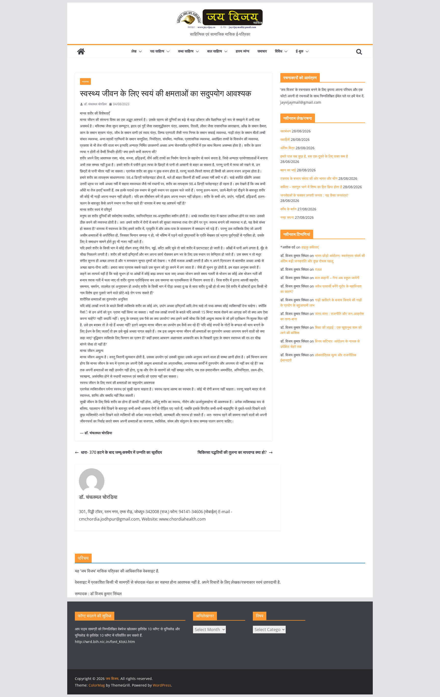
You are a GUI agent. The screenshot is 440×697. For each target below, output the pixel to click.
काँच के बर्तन (288, 209)
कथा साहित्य (186, 51)
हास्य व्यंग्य (242, 51)
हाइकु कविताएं (310, 247)
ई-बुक (299, 51)
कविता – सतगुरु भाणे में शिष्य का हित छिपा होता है (311, 186)
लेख (133, 51)
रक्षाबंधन (285, 131)
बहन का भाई (288, 170)
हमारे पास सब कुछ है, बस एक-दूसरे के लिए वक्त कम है (314, 156)
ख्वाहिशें (285, 139)
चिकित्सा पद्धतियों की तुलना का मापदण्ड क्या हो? (232, 452)
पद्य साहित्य (157, 51)
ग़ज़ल (318, 269)
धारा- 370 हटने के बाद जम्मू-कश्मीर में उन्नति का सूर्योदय (122, 452)
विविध (278, 51)
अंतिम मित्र (287, 147)
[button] (139, 51)
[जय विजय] (81, 51)
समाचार (262, 51)
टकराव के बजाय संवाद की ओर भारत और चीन (308, 178)
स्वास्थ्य (85, 81)
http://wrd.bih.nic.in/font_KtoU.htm (105, 641)
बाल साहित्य (214, 51)
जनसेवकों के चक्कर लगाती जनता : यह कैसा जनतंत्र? (314, 195)
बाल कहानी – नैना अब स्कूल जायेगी (337, 277)
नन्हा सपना (287, 217)
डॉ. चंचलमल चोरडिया (95, 104)
